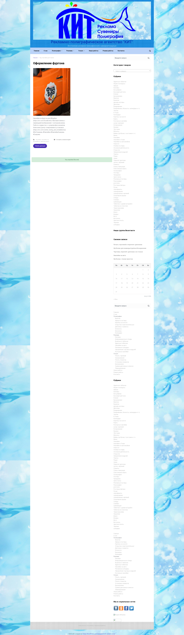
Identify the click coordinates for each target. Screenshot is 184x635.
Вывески (116, 100)
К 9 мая (116, 113)
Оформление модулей (121, 152)
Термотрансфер (119, 208)
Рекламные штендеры (122, 347)
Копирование (118, 125)
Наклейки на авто (120, 255)
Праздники (117, 175)
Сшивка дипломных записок (124, 366)
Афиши (116, 86)
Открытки (117, 150)
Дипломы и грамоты (121, 327)
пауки (115, 158)
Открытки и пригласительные (124, 325)
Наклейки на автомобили (122, 142)
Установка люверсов (122, 362)
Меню (115, 135)
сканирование (118, 191)
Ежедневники (118, 106)
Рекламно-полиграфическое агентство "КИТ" (92, 42)
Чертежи (116, 222)
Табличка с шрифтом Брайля (123, 204)
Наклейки (38, 139)
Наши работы (118, 370)
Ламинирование (120, 368)
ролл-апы (117, 183)
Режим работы (118, 372)
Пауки (115, 156)
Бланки (116, 94)
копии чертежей (119, 123)
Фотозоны (117, 218)
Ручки (115, 187)
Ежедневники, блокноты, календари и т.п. (127, 108)
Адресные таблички (120, 81)
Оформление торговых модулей (125, 349)
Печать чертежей (120, 356)
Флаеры (116, 214)
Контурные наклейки (120, 121)
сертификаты (118, 189)
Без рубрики (117, 90)
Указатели (117, 210)
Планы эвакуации (119, 166)
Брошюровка (118, 96)
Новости (116, 144)
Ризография (117, 181)
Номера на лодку (119, 146)
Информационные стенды (123, 339)
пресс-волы (117, 177)
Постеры (116, 173)
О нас (115, 314)
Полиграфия (118, 171)
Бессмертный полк (120, 92)
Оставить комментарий (63, 139)
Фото (115, 216)
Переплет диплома (120, 160)
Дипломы (117, 104)
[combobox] (132, 70)
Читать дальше (40, 146)
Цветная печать (44, 141)
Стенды (116, 198)
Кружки (116, 127)
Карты (116, 119)
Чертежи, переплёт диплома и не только (128, 252)
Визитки (116, 98)
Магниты (116, 131)
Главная (35, 57)
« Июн (115, 299)
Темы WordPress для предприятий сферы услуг (99, 634)
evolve (80, 625)
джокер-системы (119, 102)
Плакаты (116, 164)
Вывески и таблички (121, 341)
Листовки (117, 129)
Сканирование (119, 358)
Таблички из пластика (121, 206)
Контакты (117, 374)
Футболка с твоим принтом (123, 259)
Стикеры (116, 200)
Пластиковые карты (120, 168)
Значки (116, 110)
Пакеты (116, 154)
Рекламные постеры (120, 179)
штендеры (117, 225)
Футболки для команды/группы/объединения (130, 248)
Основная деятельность (121, 148)
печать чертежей (119, 162)
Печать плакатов (120, 360)
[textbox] (132, 71)
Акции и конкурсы (119, 84)
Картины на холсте (120, 117)
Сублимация (117, 202)
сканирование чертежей (121, 193)
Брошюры (118, 331)
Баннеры (116, 88)
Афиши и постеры (121, 320)
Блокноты (118, 329)
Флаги (115, 212)
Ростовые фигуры (119, 185)
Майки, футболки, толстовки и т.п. (125, 133)
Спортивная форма (120, 195)
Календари (117, 115)
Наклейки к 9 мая (119, 140)
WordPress (103, 625)
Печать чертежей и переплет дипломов (128, 244)
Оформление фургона (48, 63)
